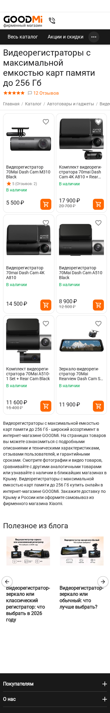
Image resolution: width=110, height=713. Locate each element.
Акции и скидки (65, 37)
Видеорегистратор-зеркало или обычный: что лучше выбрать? (81, 597)
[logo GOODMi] (23, 21)
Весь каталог (23, 37)
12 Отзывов (45, 93)
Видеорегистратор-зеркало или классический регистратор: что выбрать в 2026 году (28, 604)
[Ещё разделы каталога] (93, 36)
